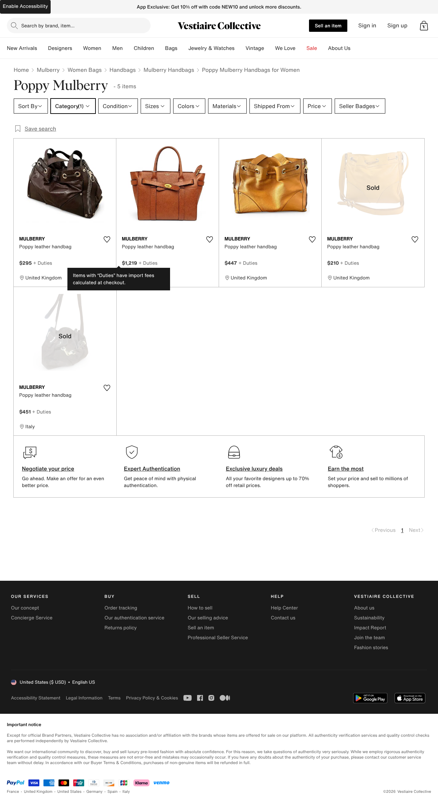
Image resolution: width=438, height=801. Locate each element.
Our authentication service (134, 617)
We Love (285, 48)
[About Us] (356, 48)
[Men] (128, 48)
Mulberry (48, 70)
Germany (94, 791)
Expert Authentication (152, 468)
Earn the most (346, 468)
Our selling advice (208, 617)
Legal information (84, 698)
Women (92, 48)
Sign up (397, 25)
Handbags (123, 70)
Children (144, 48)
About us (364, 608)
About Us (339, 48)
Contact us (283, 617)
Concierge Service (31, 617)
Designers (60, 48)
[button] (424, 25)
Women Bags (84, 70)
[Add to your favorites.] (107, 239)
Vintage (254, 48)
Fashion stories (371, 647)
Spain (112, 791)
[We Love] (301, 48)
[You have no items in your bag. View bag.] (424, 25)
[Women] (107, 48)
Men (117, 48)
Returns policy (120, 627)
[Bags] (182, 48)
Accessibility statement (35, 698)
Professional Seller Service (218, 637)
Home (21, 70)
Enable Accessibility (25, 6)
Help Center (284, 608)
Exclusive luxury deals (254, 468)
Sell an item (328, 25)
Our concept (25, 608)
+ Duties (42, 262)
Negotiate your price (48, 468)
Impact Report (370, 627)
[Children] (159, 48)
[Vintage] (269, 48)
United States (69, 791)
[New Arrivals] (42, 48)
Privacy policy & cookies (152, 698)
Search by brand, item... (48, 25)
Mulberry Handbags (168, 70)
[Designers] (77, 48)
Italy (126, 791)
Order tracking (120, 608)
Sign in (367, 25)
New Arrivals (22, 48)
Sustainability (369, 617)
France (13, 791)
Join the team (369, 637)
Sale (312, 48)
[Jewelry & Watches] (240, 48)
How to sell (200, 608)
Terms (114, 698)
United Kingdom (38, 791)
